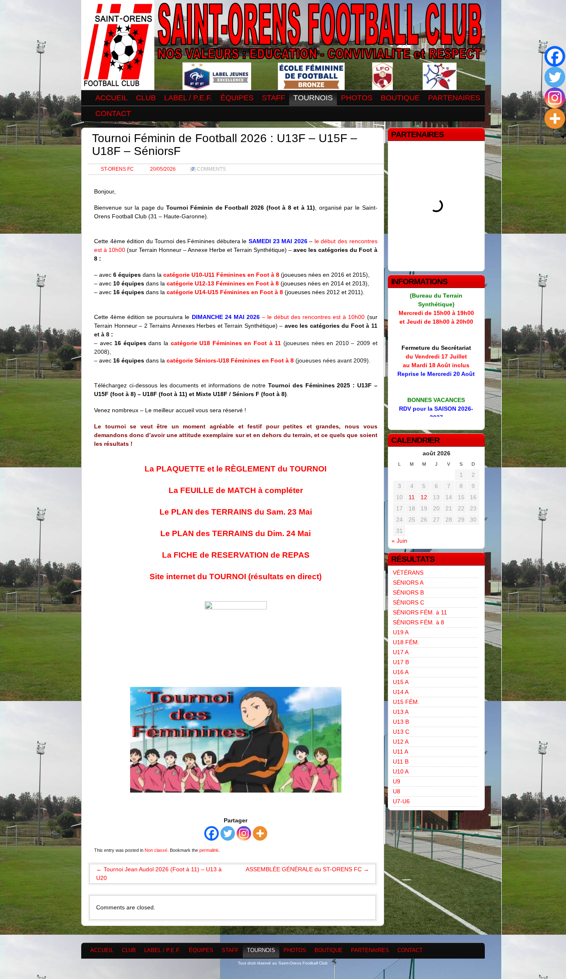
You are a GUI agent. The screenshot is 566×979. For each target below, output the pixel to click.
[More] (260, 833)
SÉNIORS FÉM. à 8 (418, 622)
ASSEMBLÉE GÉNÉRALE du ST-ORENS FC (307, 869)
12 (424, 497)
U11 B (401, 761)
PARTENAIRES (454, 98)
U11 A (400, 751)
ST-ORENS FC (117, 169)
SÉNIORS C (408, 602)
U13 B (401, 721)
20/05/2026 (163, 169)
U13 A (401, 711)
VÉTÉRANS (408, 572)
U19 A (401, 632)
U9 (396, 781)
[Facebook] (211, 833)
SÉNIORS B (408, 592)
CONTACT (113, 113)
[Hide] (562, 136)
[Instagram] (244, 833)
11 (412, 497)
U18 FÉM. (406, 642)
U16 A (401, 672)
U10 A (401, 771)
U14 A (401, 692)
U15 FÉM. (406, 702)
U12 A (401, 741)
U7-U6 (401, 801)
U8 (396, 791)
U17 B (401, 662)
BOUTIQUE (400, 98)
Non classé (156, 850)
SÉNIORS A (408, 582)
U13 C (401, 731)
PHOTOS (356, 98)
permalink (209, 850)
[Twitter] (227, 833)
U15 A (401, 682)
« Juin (399, 540)
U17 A (401, 652)
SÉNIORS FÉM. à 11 (420, 612)
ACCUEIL (111, 98)
